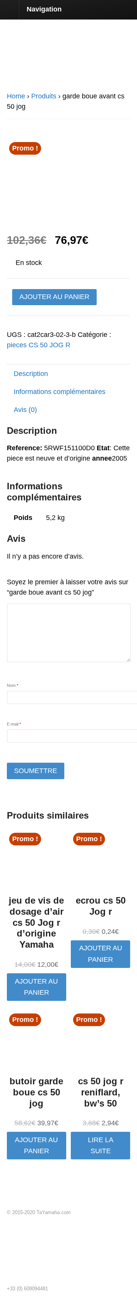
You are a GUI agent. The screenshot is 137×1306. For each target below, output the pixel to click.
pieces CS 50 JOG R (38, 345)
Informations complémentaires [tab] (59, 392)
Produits (43, 96)
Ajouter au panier (54, 297)
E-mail (14, 724)
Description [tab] (31, 374)
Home (16, 96)
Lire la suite (100, 1145)
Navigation (44, 9)
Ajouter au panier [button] (36, 986)
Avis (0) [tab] (25, 410)
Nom (12, 685)
